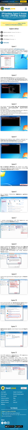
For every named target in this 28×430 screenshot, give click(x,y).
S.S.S (14, 400)
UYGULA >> (23, 1)
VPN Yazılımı (4, 394)
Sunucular (3, 396)
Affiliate (3, 404)
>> (11, 5)
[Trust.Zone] (8, 8)
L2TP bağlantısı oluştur (19, 49)
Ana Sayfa (3, 392)
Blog (14, 398)
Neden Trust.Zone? (17, 392)
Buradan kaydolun (17, 24)
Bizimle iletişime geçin (18, 394)
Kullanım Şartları (5, 398)
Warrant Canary (5, 402)
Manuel (15, 402)
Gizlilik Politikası (5, 400)
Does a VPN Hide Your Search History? (11, 413)
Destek (15, 396)
